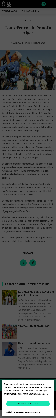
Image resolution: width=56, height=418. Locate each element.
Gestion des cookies (38, 394)
